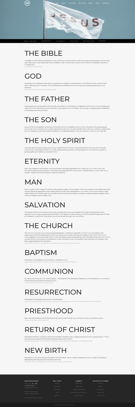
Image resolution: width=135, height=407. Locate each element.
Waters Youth (79, 386)
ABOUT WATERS (30, 41)
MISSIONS (74, 41)
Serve (57, 392)
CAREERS (102, 41)
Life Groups (57, 389)
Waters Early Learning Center (79, 392)
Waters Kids (79, 383)
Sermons (100, 383)
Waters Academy (79, 395)
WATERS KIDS (88, 41)
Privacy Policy (77, 405)
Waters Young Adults (79, 389)
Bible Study (100, 392)
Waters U (57, 395)
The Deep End (100, 389)
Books (100, 386)
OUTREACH (60, 41)
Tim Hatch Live (100, 395)
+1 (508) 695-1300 (30, 385)
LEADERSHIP (46, 41)
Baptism (57, 383)
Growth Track (57, 386)
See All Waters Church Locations (33, 397)
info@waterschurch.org (31, 387)
